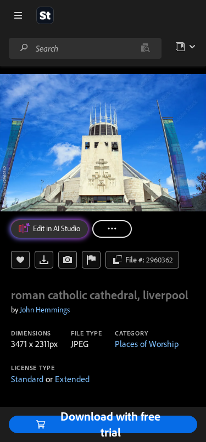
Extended (72, 378)
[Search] (24, 48)
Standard (27, 378)
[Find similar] (145, 48)
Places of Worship (147, 343)
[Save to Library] (20, 259)
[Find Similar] (67, 259)
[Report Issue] (91, 259)
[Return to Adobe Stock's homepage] (45, 15)
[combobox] (84, 48)
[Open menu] (18, 15)
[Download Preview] (44, 259)
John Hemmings (45, 310)
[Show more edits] (112, 229)
